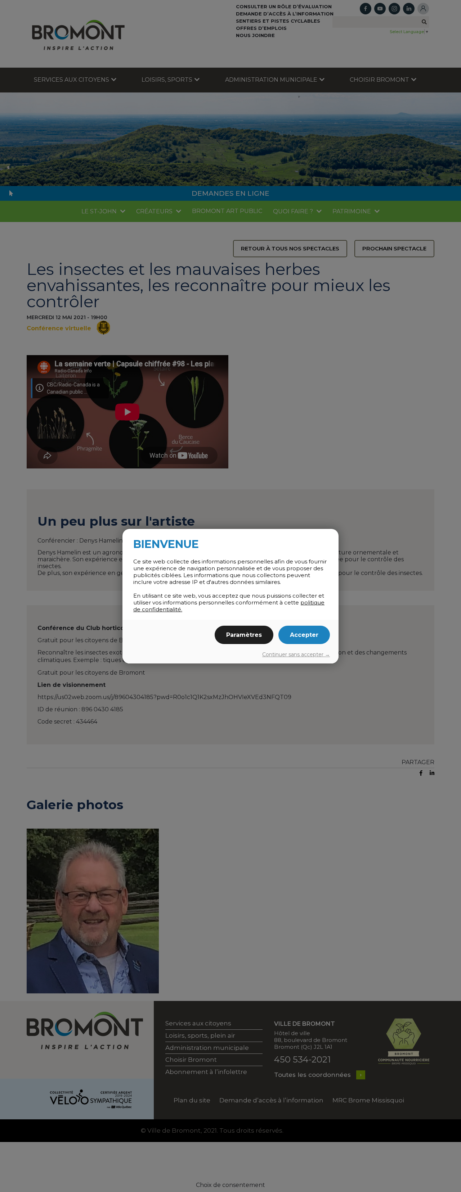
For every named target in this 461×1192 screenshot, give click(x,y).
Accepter (304, 634)
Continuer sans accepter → (296, 654)
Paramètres (244, 634)
